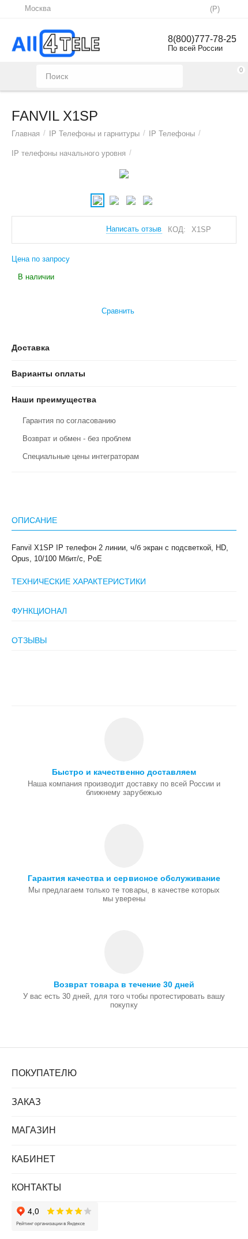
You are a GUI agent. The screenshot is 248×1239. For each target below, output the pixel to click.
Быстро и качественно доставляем (124, 772)
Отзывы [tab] (29, 640)
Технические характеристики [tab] (79, 581)
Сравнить (118, 311)
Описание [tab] (34, 520)
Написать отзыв (133, 229)
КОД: (177, 229)
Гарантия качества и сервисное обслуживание (124, 878)
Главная (26, 133)
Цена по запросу (41, 259)
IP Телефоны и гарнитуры (94, 133)
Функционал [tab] (39, 610)
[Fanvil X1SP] (124, 173)
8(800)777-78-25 (202, 39)
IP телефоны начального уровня (69, 153)
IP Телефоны (172, 133)
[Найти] (171, 76)
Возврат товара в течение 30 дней (124, 984)
